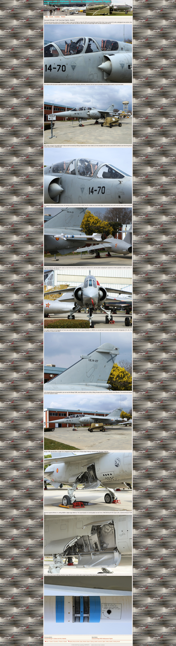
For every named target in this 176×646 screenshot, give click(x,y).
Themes (63, 16)
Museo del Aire (76, 641)
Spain (81, 641)
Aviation (65, 641)
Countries (57, 16)
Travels (51, 16)
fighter (104, 641)
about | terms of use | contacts (98, 644)
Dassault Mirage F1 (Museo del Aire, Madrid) (55, 638)
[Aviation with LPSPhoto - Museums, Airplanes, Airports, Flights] (88, 15)
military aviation (109, 641)
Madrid (71, 641)
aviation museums (98, 641)
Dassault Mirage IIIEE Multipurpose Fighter (102, 638)
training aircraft (116, 641)
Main (47, 16)
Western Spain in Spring (88, 641)
